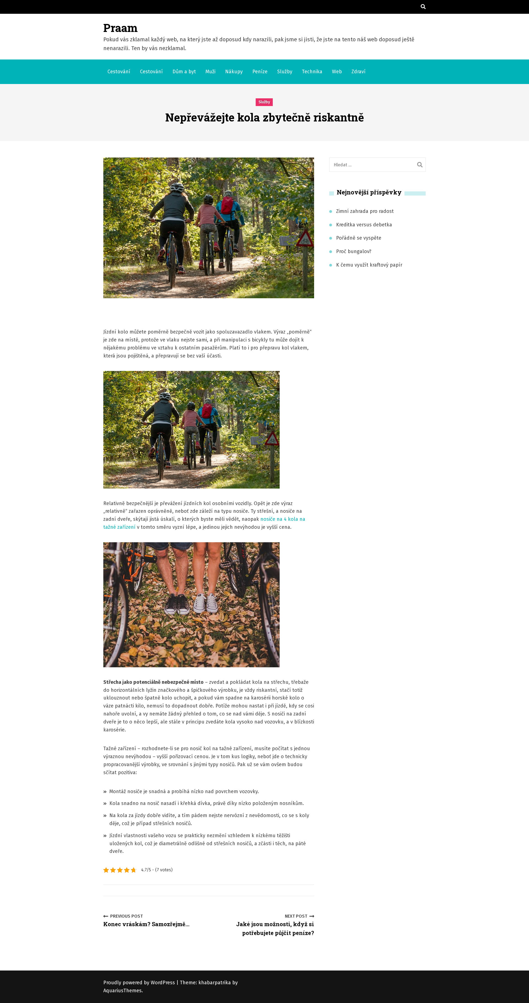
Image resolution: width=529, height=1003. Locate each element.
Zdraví (359, 72)
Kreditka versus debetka (364, 225)
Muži (210, 72)
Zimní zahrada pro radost (365, 211)
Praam (120, 27)
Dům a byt (184, 72)
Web (337, 72)
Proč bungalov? (353, 251)
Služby (284, 72)
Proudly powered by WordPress (139, 983)
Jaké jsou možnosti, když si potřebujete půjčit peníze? (275, 925)
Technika (312, 72)
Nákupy (234, 72)
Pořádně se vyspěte (358, 238)
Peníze (260, 72)
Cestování (118, 72)
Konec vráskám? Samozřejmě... (146, 920)
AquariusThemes (122, 991)
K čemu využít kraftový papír (369, 265)
